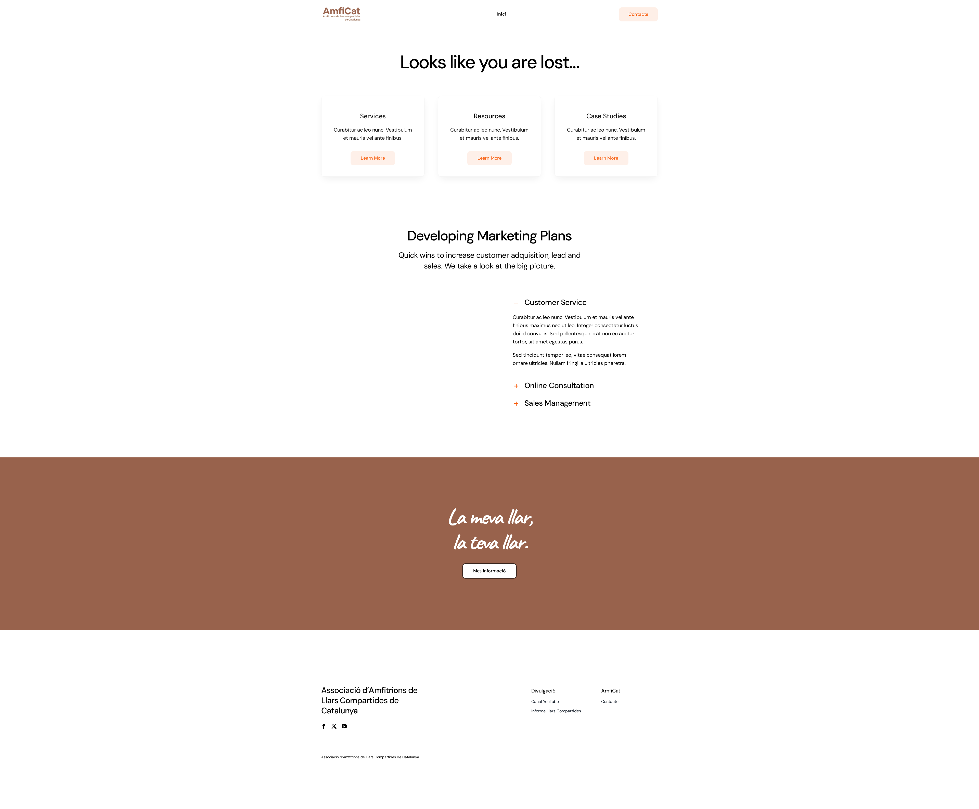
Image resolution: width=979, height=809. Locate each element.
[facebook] (323, 726)
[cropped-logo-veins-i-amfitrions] (341, 9)
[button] (577, 303)
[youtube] (344, 726)
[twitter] (334, 726)
